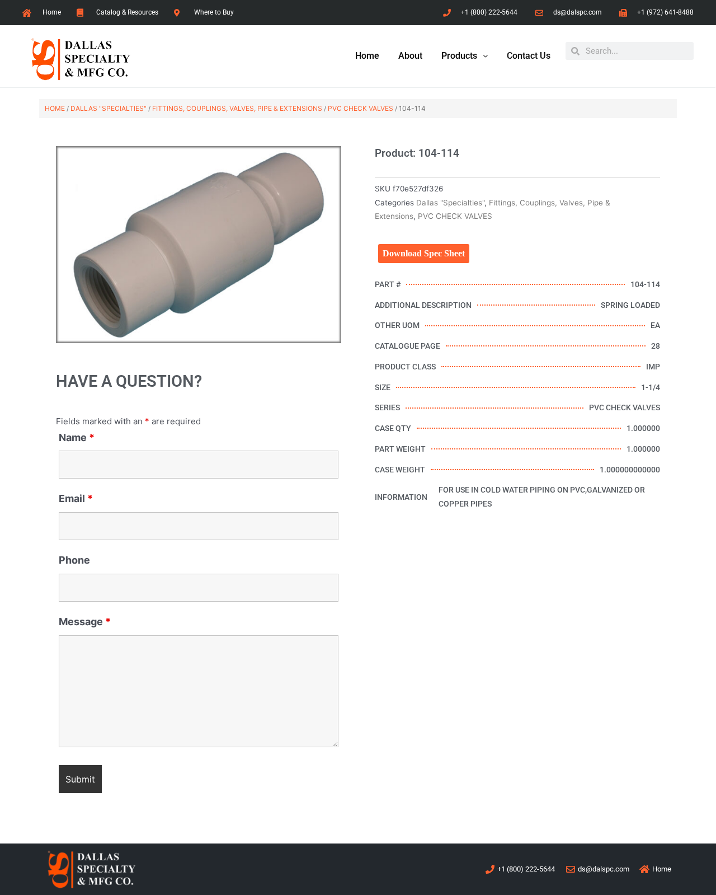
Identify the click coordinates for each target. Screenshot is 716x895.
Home (367, 55)
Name (77, 437)
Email (76, 498)
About (410, 55)
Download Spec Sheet (424, 253)
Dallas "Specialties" (108, 108)
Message (85, 621)
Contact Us (528, 55)
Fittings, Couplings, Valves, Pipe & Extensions (237, 108)
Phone (74, 560)
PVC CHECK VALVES (360, 108)
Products (459, 55)
